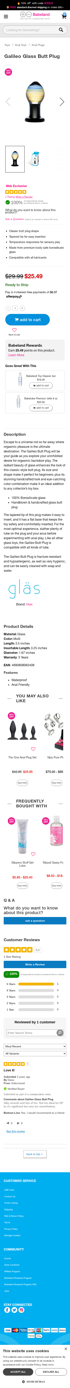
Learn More (16, 355)
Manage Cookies (12, 1235)
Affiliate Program (12, 1271)
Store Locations (11, 1264)
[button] (6, 16)
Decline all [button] (51, 1371)
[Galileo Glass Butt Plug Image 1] (35, 101)
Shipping (8, 1209)
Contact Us (9, 1196)
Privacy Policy (11, 1229)
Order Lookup (11, 1203)
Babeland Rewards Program (18, 1278)
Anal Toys (20, 44)
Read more (48, 1364)
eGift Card (9, 1190)
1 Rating (10, 196)
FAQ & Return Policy (14, 1216)
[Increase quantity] (22, 308)
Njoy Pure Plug (56, 757)
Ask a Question (14, 219)
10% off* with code (35, 3)
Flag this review (15, 1131)
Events (7, 1258)
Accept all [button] (18, 1371)
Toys (7, 44)
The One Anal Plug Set (22, 757)
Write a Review (24, 196)
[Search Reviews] (60, 1033)
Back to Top (33, 1154)
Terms (7, 1222)
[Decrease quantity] (7, 308)
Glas (29, 604)
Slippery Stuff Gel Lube (22, 864)
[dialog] (35, 1366)
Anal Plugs (38, 44)
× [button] (65, 1349)
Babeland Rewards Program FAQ (20, 1284)
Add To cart (30, 319)
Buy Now (22, 782)
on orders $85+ (35, 7)
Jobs (6, 1291)
